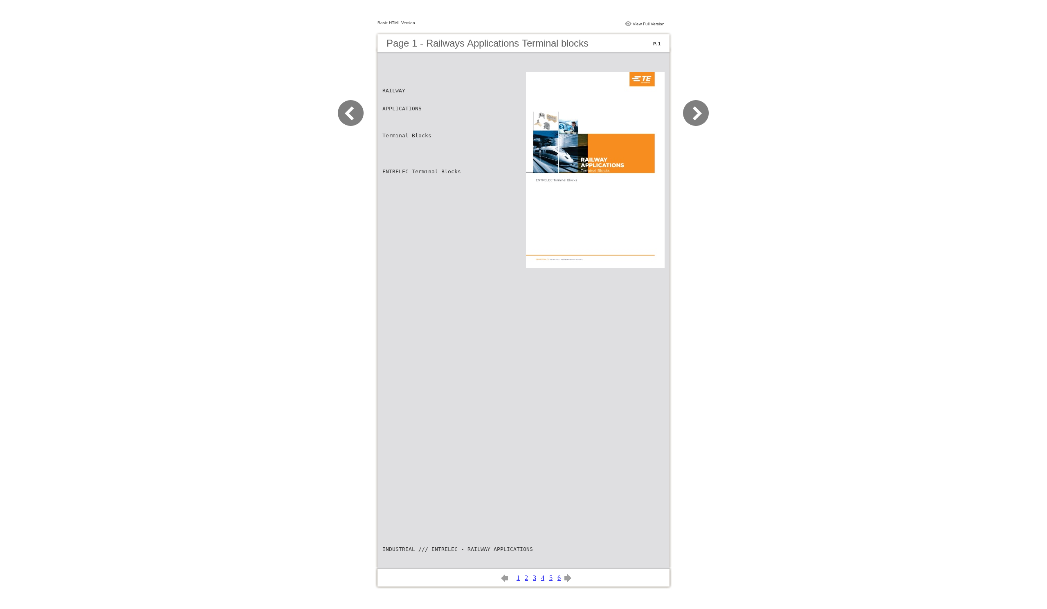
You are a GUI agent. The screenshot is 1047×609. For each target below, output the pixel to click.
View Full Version (649, 24)
